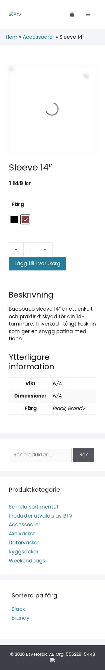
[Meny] (88, 14)
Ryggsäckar (23, 551)
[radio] (14, 219)
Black (18, 609)
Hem (12, 37)
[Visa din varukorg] (72, 14)
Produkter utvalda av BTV (40, 515)
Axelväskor (22, 533)
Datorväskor (24, 542)
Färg (18, 204)
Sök (83, 454)
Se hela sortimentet (34, 506)
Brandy (20, 617)
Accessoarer (38, 37)
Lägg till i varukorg (37, 263)
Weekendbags (27, 560)
